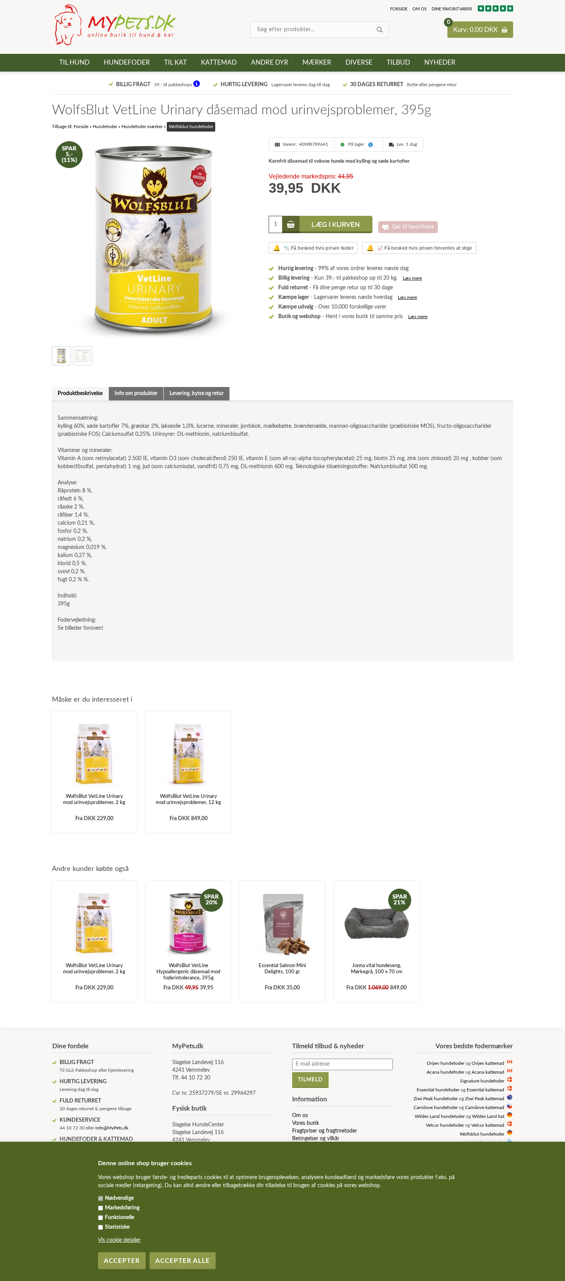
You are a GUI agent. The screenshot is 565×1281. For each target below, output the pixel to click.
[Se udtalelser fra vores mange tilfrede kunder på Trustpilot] (495, 10)
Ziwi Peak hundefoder (436, 1099)
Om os (419, 9)
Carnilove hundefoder (436, 1108)
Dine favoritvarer (452, 9)
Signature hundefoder (482, 1081)
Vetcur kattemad (487, 1125)
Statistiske (117, 1227)
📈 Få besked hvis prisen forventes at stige (419, 248)
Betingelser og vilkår (315, 1138)
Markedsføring (122, 1208)
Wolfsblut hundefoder (482, 1134)
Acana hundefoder (445, 1072)
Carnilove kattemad (484, 1108)
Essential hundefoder (438, 1090)
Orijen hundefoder (445, 1063)
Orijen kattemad (488, 1063)
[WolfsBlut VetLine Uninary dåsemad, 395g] (153, 238)
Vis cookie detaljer (119, 1240)
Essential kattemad (485, 1090)
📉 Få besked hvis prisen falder (313, 248)
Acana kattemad (488, 1072)
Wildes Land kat (488, 1116)
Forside (398, 9)
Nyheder (439, 62)
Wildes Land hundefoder (440, 1116)
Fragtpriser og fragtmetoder (324, 1131)
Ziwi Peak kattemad (484, 1099)
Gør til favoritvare (413, 227)
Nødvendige (119, 1198)
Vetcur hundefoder (445, 1125)
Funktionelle (119, 1217)
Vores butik (305, 1123)
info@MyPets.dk (111, 1128)
